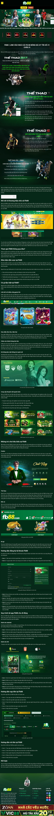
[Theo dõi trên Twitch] (49, 800)
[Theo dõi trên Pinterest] (47, 798)
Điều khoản (23, 793)
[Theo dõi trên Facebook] (47, 793)
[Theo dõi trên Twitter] (49, 793)
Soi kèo (35, 793)
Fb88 (6, 793)
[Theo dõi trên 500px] (47, 800)
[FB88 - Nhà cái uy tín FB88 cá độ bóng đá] (27, 3)
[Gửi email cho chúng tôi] (47, 795)
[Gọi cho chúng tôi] (49, 795)
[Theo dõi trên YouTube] (49, 798)
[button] (2, 3)
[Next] (51, 18)
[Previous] (3, 18)
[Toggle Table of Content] (13, 197)
